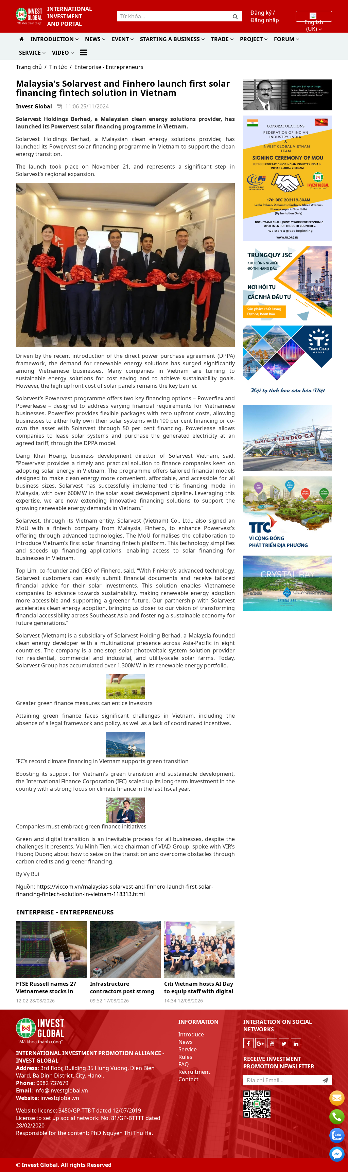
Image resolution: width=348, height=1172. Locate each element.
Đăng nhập (264, 20)
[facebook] (248, 1043)
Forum (285, 39)
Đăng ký (261, 12)
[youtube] (272, 1043)
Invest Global (34, 106)
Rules (185, 1057)
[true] (325, 1080)
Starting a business (170, 39)
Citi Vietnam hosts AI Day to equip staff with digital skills (198, 991)
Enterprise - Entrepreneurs (108, 67)
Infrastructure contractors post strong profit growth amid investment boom (122, 995)
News (93, 39)
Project (252, 39)
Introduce (191, 1034)
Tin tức (58, 67)
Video (61, 52)
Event (121, 39)
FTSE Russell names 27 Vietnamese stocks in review (46, 991)
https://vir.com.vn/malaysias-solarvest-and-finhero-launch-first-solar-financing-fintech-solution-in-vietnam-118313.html (114, 890)
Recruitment (194, 1071)
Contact (188, 1079)
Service (30, 52)
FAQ (183, 1064)
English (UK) (313, 19)
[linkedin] (296, 1043)
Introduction (53, 39)
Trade (220, 39)
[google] (260, 1043)
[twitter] (284, 1043)
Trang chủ (29, 67)
